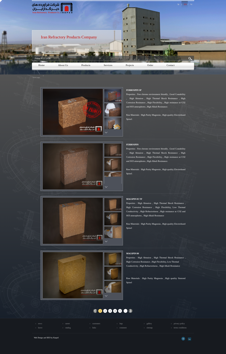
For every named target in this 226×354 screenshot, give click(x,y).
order (150, 65)
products (85, 65)
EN (185, 4)
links (94, 328)
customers (96, 323)
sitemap (150, 328)
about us (63, 65)
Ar (191, 4)
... (125, 311)
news (40, 323)
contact (171, 65)
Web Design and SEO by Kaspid (46, 338)
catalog (68, 328)
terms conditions (180, 328)
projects (130, 65)
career (67, 323)
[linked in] (189, 339)
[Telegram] (183, 339)
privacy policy (179, 323)
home (41, 65)
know (40, 328)
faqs (121, 323)
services (108, 65)
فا (178, 4)
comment (123, 328)
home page (36, 77)
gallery (149, 323)
